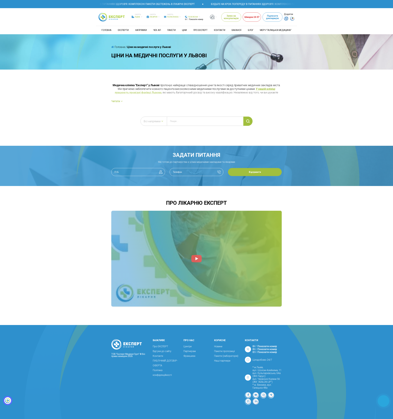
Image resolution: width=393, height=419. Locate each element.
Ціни (184, 30)
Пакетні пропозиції (224, 351)
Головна (106, 30)
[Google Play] (292, 20)
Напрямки (141, 30)
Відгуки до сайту (162, 351)
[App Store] (286, 20)
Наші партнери (222, 360)
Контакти (219, 30)
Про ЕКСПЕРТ (200, 30)
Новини (218, 346)
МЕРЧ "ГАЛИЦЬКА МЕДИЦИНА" (276, 30)
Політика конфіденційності (162, 372)
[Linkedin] (256, 402)
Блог (250, 30)
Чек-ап (157, 30)
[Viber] (248, 402)
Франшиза (189, 355)
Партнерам (189, 351)
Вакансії (236, 30)
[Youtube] (256, 395)
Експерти (123, 30)
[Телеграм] (271, 395)
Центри (187, 346)
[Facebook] (248, 395)
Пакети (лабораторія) (226, 355)
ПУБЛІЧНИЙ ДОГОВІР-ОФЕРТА (165, 363)
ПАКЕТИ (171, 30)
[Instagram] (263, 395)
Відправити (255, 172)
